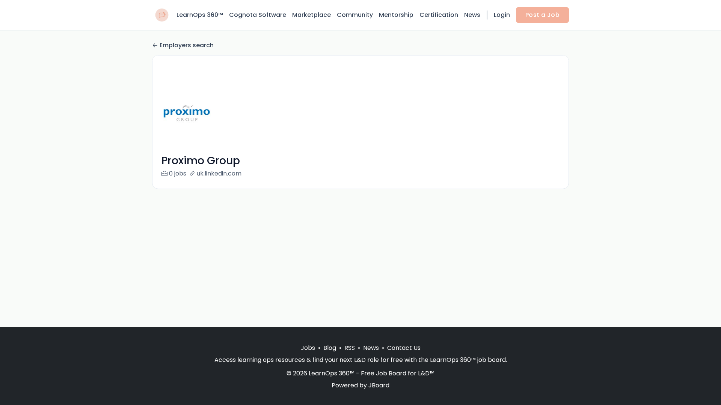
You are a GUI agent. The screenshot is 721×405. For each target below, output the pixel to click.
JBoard (378, 385)
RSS (349, 348)
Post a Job (542, 14)
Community (355, 14)
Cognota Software (257, 14)
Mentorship (396, 14)
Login (502, 14)
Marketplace (311, 14)
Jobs (308, 348)
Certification (438, 14)
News (472, 14)
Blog (329, 348)
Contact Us (404, 348)
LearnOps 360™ (199, 14)
